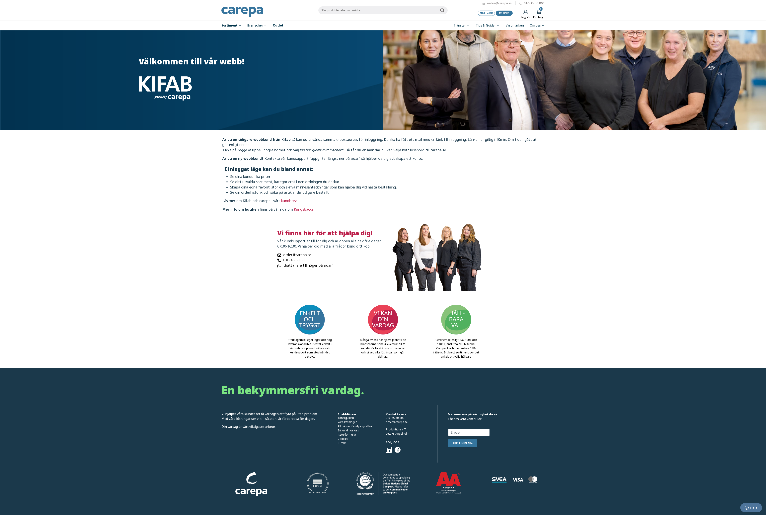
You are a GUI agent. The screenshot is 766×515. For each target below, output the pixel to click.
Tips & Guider (486, 25)
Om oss (536, 25)
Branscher (255, 25)
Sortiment (229, 25)
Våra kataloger (347, 422)
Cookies (343, 439)
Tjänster (460, 25)
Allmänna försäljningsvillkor (355, 426)
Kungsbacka (304, 209)
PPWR (342, 443)
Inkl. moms (486, 13)
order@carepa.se (499, 3)
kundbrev (288, 200)
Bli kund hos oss (348, 430)
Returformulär (347, 434)
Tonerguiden (346, 418)
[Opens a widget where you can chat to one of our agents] (751, 508)
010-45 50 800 (534, 3)
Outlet (278, 25)
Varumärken (515, 25)
